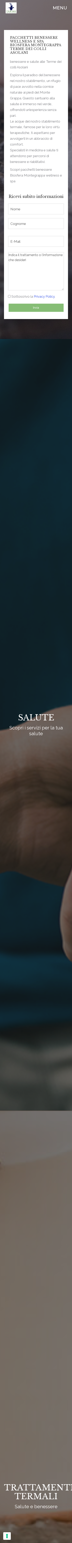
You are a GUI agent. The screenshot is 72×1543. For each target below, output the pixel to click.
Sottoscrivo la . (33, 296)
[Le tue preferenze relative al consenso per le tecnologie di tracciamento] (7, 1536)
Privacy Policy (44, 296)
